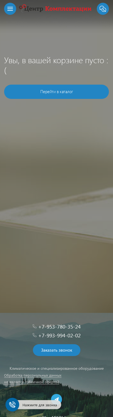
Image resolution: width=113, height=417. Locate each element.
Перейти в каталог (56, 91)
